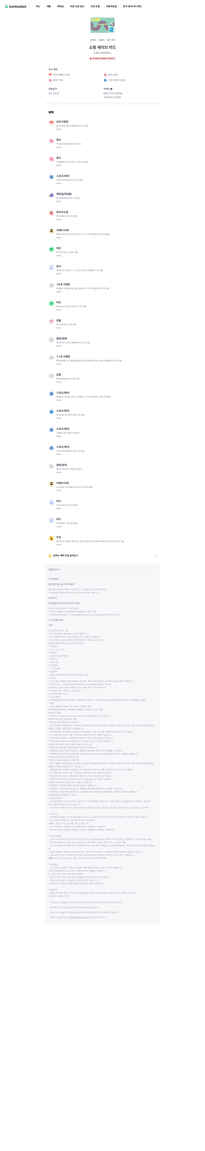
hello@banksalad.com (78, 917)
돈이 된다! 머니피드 (132, 6)
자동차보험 (111, 6)
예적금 (60, 6)
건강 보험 (95, 6)
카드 (38, 6)
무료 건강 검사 (77, 6)
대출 (49, 6)
